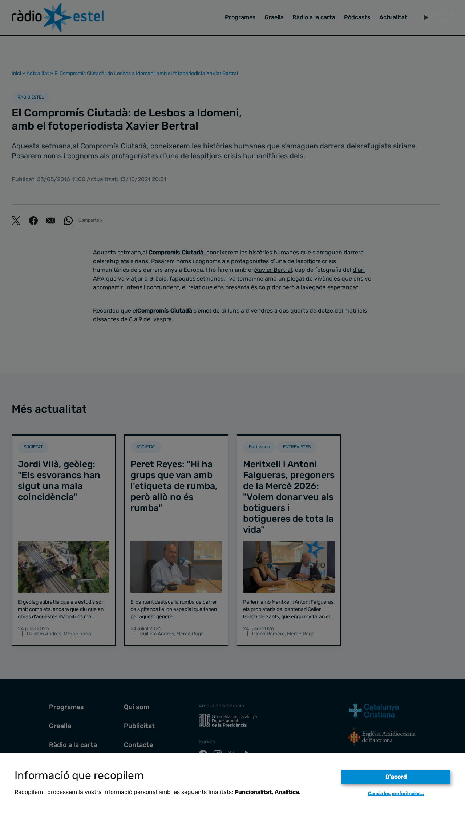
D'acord (396, 776)
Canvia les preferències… (396, 793)
